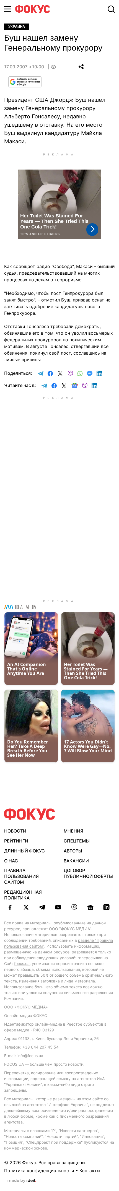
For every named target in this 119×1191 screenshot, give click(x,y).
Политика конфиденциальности (39, 1170)
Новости (15, 831)
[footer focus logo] (29, 814)
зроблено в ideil (22, 1181)
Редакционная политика (23, 895)
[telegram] (42, 907)
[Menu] (7, 9)
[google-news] (90, 907)
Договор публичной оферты (88, 873)
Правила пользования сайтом (21, 876)
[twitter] (26, 907)
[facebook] (10, 907)
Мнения (73, 831)
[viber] (74, 907)
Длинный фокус (24, 851)
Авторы (73, 851)
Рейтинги (16, 841)
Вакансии (76, 861)
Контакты (89, 1170)
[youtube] (58, 907)
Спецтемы (77, 841)
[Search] (111, 9)
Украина (16, 27)
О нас (11, 861)
